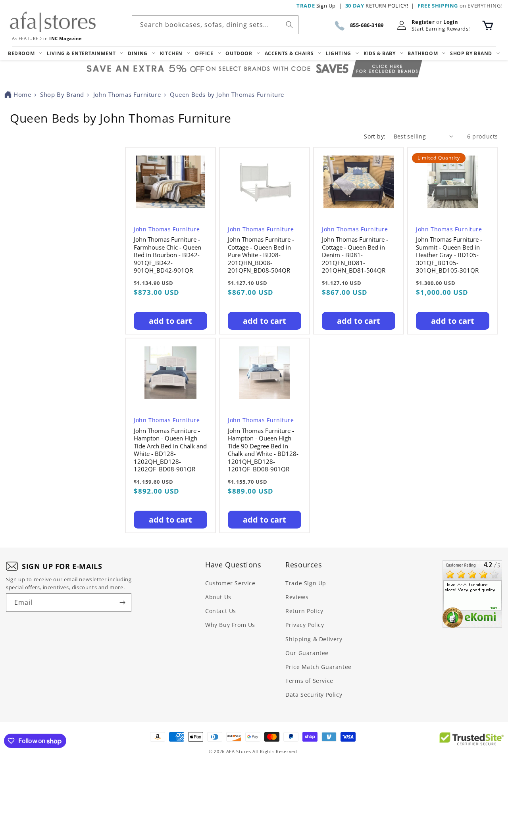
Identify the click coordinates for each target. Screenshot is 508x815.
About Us (218, 597)
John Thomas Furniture (127, 94)
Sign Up (316, 5)
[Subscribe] (122, 602)
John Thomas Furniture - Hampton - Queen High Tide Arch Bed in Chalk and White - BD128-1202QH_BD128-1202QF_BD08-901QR (170, 450)
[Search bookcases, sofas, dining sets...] (289, 24)
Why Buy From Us (230, 625)
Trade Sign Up (305, 583)
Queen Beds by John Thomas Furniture (227, 94)
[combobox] (215, 25)
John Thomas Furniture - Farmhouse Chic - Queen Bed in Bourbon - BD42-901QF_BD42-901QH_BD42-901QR (167, 255)
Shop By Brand (62, 94)
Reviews (296, 597)
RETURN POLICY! (376, 5)
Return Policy (304, 611)
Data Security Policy (313, 694)
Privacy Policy (304, 625)
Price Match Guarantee (318, 667)
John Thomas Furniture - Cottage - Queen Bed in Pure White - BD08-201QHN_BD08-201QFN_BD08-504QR (261, 255)
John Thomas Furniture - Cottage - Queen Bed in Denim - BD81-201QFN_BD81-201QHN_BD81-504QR (355, 255)
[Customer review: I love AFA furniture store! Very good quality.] (472, 594)
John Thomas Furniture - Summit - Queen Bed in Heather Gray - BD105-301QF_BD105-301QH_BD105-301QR (449, 255)
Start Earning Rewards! (441, 28)
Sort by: (374, 136)
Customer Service (230, 583)
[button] (488, 25)
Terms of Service (309, 680)
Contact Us (220, 611)
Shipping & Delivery (313, 639)
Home (22, 94)
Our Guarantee (307, 653)
